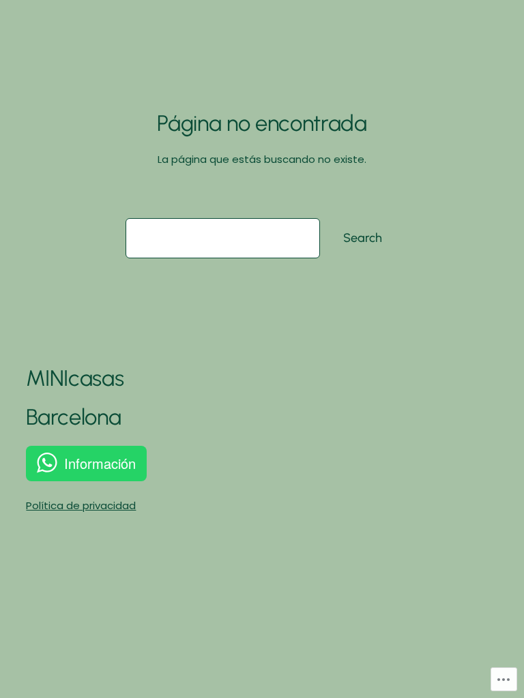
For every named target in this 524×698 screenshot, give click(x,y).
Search (362, 237)
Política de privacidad (81, 505)
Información (100, 463)
